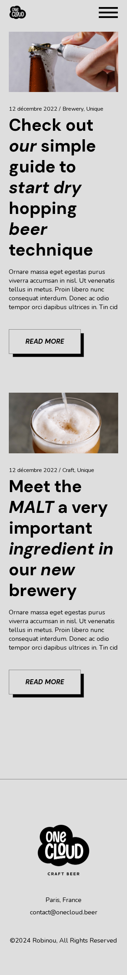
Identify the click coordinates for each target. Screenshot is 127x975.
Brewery (73, 109)
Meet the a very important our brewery (61, 538)
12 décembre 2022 (33, 109)
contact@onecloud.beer (63, 912)
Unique (94, 109)
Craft (68, 470)
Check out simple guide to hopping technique (52, 187)
